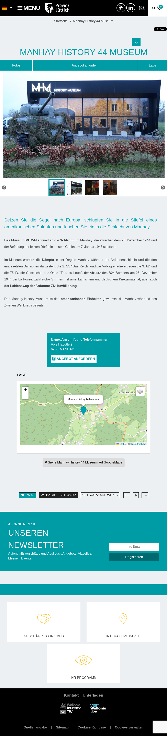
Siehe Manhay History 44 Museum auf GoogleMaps (85, 462)
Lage (152, 65)
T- (135, 495)
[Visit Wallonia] (98, 708)
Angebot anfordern (85, 65)
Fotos (16, 65)
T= (127, 495)
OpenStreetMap (138, 443)
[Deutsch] (5, 8)
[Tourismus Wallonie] (70, 708)
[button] (83, 410)
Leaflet (122, 443)
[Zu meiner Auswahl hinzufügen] (136, 42)
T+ (145, 495)
